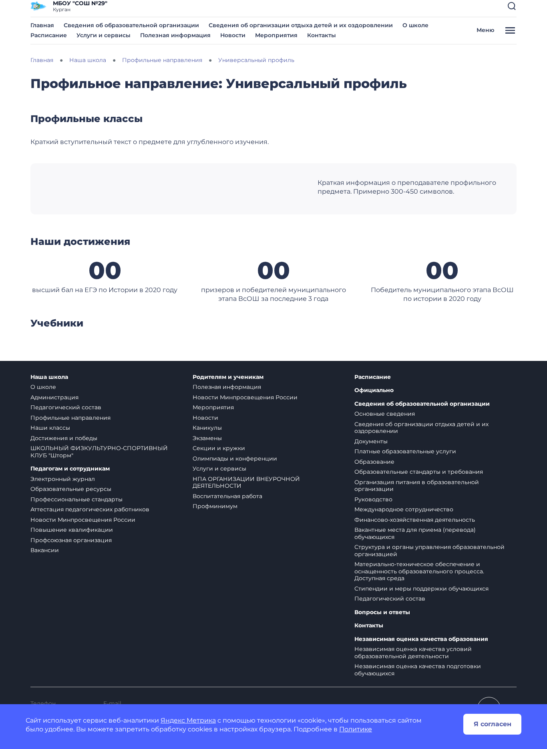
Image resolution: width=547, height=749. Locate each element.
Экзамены (207, 438)
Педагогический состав (65, 407)
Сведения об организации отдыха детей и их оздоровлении (301, 25)
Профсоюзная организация (71, 540)
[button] (512, 6)
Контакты (321, 35)
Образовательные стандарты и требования (418, 471)
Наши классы (50, 427)
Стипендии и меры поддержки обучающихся (421, 588)
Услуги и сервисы (103, 35)
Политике (355, 729)
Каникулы (207, 427)
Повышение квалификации (71, 529)
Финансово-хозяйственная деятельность (414, 519)
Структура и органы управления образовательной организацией (429, 550)
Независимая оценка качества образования (421, 639)
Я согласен (492, 724)
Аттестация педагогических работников (89, 509)
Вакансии (44, 550)
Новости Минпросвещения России (82, 519)
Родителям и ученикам (228, 377)
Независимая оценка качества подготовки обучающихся (417, 670)
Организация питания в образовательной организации (416, 486)
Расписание (48, 35)
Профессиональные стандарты (76, 499)
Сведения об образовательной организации (131, 25)
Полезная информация (175, 35)
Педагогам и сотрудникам (70, 468)
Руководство (373, 499)
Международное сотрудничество (403, 509)
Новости (232, 35)
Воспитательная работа (227, 496)
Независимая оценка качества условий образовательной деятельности (413, 652)
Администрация (54, 397)
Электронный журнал (62, 479)
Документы (371, 441)
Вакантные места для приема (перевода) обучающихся (415, 533)
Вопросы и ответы (382, 612)
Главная (42, 25)
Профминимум (215, 506)
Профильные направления (70, 417)
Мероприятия (276, 35)
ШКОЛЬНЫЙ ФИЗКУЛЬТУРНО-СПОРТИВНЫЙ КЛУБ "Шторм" (99, 452)
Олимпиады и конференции (235, 458)
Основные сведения (384, 413)
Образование (374, 461)
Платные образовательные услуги (405, 451)
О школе (415, 25)
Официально (374, 390)
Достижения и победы (63, 438)
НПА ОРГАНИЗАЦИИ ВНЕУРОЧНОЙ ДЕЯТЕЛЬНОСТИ (246, 482)
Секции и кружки (219, 448)
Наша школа (49, 377)
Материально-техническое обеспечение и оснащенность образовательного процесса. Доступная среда (419, 571)
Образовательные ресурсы (70, 489)
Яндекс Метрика (188, 720)
